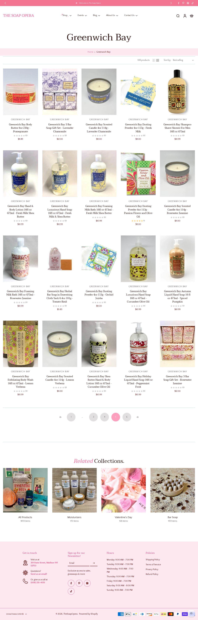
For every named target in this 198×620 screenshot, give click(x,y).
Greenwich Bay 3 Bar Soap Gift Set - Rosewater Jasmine (177, 380)
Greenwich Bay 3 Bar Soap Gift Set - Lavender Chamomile (59, 128)
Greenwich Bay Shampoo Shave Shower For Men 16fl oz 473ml (177, 128)
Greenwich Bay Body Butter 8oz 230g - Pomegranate (20, 128)
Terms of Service (153, 564)
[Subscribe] (93, 563)
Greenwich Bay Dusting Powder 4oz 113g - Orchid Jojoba (99, 294)
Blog (95, 15)
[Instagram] (188, 3)
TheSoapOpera (70, 614)
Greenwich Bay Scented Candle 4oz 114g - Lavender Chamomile (99, 128)
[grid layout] (157, 60)
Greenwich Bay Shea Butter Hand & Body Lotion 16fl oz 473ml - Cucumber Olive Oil (99, 381)
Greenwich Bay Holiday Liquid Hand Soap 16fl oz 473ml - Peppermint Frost (138, 381)
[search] (177, 16)
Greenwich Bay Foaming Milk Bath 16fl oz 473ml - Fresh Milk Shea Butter (99, 209)
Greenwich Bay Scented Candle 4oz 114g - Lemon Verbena (59, 380)
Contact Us (129, 15)
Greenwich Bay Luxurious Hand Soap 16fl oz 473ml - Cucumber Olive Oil (138, 296)
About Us (110, 15)
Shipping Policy (153, 559)
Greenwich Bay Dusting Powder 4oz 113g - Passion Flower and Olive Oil (138, 211)
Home (90, 52)
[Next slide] (171, 3)
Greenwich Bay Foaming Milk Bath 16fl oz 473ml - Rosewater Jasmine (20, 294)
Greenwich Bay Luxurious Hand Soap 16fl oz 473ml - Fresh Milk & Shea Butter (59, 211)
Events (81, 15)
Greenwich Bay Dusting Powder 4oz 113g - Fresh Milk (138, 128)
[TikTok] (192, 3)
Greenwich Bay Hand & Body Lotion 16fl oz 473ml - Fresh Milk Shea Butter (20, 211)
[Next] (137, 417)
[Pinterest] (183, 3)
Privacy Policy (152, 569)
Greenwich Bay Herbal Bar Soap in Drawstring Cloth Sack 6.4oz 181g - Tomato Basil (60, 296)
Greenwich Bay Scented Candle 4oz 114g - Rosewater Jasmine (177, 209)
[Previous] (60, 417)
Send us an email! (39, 574)
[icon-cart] (191, 16)
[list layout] (154, 60)
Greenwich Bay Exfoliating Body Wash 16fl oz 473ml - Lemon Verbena (20, 381)
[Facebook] (178, 3)
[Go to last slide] (5, 3)
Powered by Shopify (88, 614)
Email (71, 563)
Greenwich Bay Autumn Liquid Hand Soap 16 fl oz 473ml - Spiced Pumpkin (177, 296)
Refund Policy (152, 574)
